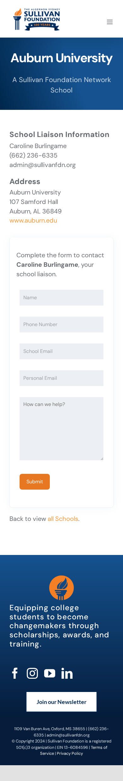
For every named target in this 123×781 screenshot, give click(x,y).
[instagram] (32, 673)
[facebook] (14, 673)
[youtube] (49, 673)
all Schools (63, 519)
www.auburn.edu (33, 220)
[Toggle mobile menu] (110, 22)
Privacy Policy (70, 753)
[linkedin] (67, 673)
